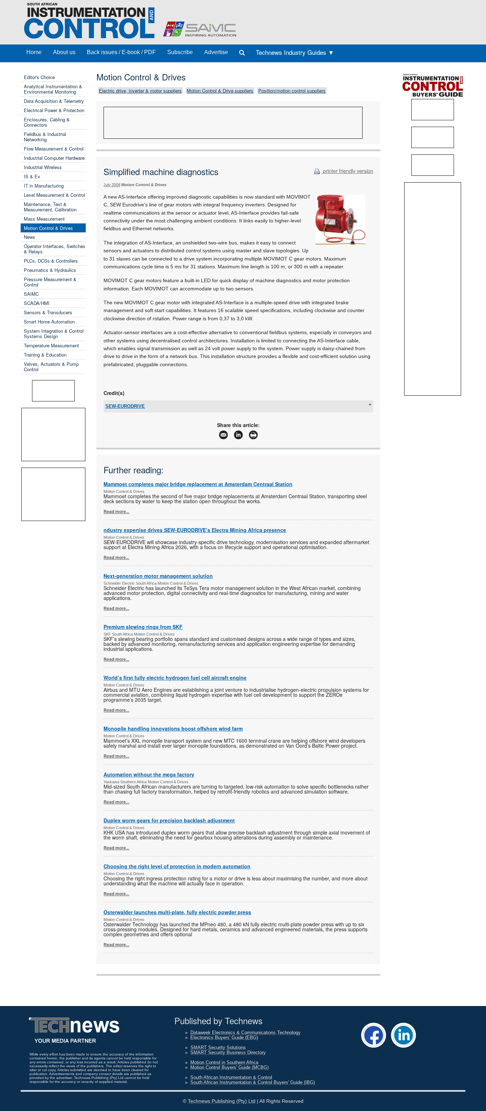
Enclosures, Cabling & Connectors (47, 122)
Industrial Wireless (43, 167)
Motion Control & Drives (48, 228)
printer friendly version (347, 170)
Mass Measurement (44, 218)
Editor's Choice (39, 77)
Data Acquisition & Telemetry (54, 101)
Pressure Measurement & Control (50, 282)
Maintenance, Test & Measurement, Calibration (50, 207)
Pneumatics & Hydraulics (50, 270)
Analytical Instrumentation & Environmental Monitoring (53, 89)
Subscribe (180, 52)
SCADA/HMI (36, 303)
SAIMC (31, 293)
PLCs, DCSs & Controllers (51, 260)
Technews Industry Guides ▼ (295, 52)
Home (34, 52)
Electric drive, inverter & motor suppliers (140, 90)
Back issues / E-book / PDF (121, 52)
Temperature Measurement (51, 345)
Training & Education (45, 354)
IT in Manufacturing (44, 185)
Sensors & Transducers (48, 312)
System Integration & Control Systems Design (54, 333)
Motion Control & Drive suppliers (220, 90)
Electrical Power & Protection (54, 110)
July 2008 (112, 185)
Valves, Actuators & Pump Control (51, 366)
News (29, 236)
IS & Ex (32, 176)
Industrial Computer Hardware (54, 157)
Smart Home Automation (49, 321)
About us (64, 52)
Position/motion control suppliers (292, 90)
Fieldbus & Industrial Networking (45, 137)
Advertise (216, 52)
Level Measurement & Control (54, 194)
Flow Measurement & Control (54, 148)
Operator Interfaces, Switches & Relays (54, 249)
